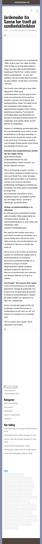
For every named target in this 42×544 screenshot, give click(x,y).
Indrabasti (34, 497)
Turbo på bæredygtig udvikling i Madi (18, 453)
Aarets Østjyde (9, 474)
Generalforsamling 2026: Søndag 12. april (20, 435)
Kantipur (26, 501)
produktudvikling (18, 512)
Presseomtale (24, 509)
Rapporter (28, 512)
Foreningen (8, 407)
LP (7, 30)
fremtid (7, 490)
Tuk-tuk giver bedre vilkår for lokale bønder (20, 450)
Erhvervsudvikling (11, 403)
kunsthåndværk (9, 505)
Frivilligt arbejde (21, 490)
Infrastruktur (8, 411)
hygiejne (7, 497)
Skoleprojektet (9, 516)
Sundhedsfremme (17, 520)
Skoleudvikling (31, 516)
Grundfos (20, 493)
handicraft (28, 493)
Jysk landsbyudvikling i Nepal (13, 501)
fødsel (30, 490)
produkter (33, 509)
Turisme (18, 524)
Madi (34, 505)
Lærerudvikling (26, 505)
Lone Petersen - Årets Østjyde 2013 (11, 392)
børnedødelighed (26, 478)
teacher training (9, 524)
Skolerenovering (20, 516)
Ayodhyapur (19, 474)
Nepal (6, 509)
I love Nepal (25, 497)
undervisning (27, 524)
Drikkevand (19, 482)
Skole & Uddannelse (12, 415)
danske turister (9, 482)
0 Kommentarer (31, 30)
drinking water (28, 482)
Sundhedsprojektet (30, 520)
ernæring (20, 486)
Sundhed (22, 30)
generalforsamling (10, 493)
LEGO (18, 505)
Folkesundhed (29, 486)
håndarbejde (16, 497)
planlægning (14, 509)
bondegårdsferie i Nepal (12, 478)
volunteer (14, 528)
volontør (7, 528)
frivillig (13, 490)
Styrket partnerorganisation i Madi (17, 446)
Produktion (8, 512)
